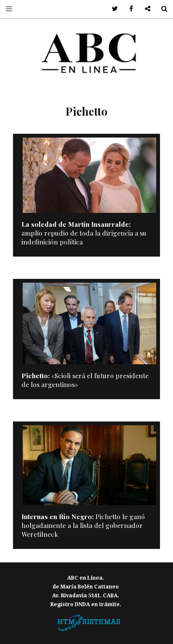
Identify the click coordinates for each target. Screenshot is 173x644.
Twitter (112, 9)
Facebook (128, 9)
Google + (144, 9)
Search (161, 9)
